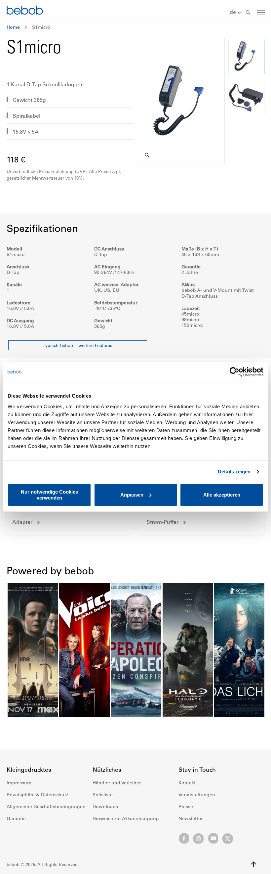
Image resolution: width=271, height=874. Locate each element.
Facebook (183, 838)
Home (13, 27)
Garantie (16, 818)
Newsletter (190, 818)
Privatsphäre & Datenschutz (37, 795)
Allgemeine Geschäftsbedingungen (46, 806)
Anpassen (131, 495)
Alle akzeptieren (221, 495)
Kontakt (187, 783)
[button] (236, 12)
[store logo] (25, 11)
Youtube (213, 838)
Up (253, 864)
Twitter (227, 838)
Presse (185, 806)
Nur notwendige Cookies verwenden (49, 495)
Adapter (22, 522)
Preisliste (103, 795)
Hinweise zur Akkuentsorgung (126, 818)
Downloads (105, 806)
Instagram (198, 838)
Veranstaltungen (196, 795)
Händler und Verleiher (117, 783)
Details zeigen (234, 471)
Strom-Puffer (162, 522)
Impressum (19, 783)
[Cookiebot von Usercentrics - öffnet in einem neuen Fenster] (234, 372)
